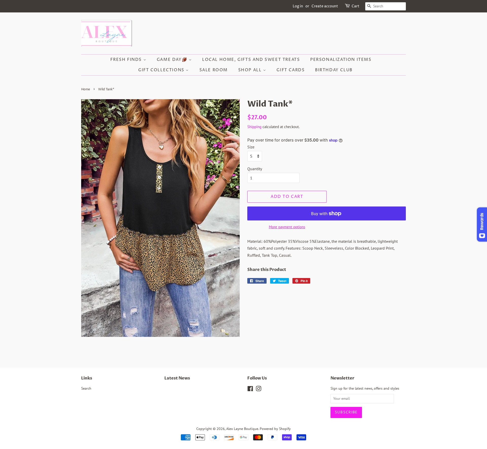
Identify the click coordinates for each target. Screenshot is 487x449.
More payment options (287, 227)
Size (250, 146)
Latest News (177, 378)
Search (86, 388)
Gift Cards (290, 70)
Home (85, 89)
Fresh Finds (126, 59)
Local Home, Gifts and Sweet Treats (251, 59)
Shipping (254, 126)
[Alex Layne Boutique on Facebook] (250, 389)
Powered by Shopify (275, 428)
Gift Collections (162, 70)
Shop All (250, 70)
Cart (355, 6)
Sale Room (213, 70)
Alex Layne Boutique (242, 428)
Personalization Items (341, 59)
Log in (298, 6)
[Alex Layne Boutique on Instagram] (258, 389)
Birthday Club (334, 70)
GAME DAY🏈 (173, 59)
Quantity (254, 168)
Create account (324, 6)
